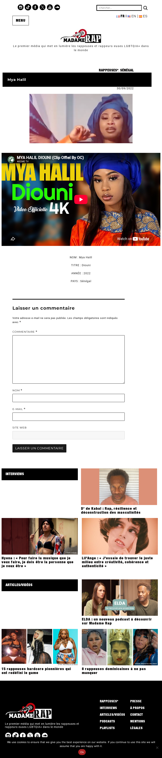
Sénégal (127, 70)
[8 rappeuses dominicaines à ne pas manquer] (120, 646)
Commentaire (24, 331)
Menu (20, 21)
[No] (157, 748)
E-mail (18, 409)
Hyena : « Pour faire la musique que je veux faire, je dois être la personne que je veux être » (37, 562)
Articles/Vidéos (19, 585)
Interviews (15, 474)
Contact (136, 715)
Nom (17, 390)
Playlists (107, 728)
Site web (19, 427)
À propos (137, 708)
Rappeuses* (109, 70)
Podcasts (107, 721)
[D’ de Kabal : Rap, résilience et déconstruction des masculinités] (119, 486)
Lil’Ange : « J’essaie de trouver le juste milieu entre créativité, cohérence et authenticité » (117, 562)
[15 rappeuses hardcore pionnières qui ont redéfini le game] (40, 646)
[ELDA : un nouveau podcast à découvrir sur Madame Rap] (120, 597)
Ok (82, 752)
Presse (136, 701)
